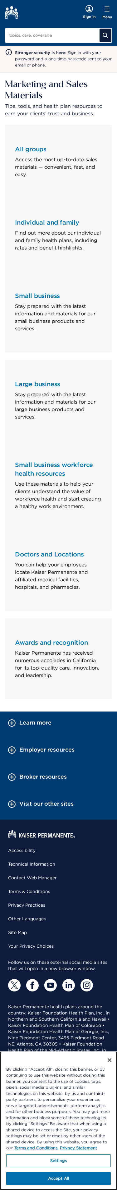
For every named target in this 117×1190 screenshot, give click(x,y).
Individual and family (47, 222)
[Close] (109, 1060)
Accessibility (22, 850)
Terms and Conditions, (36, 1148)
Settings (58, 1160)
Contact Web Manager (32, 877)
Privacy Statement (78, 1148)
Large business (37, 384)
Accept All (58, 1178)
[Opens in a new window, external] (14, 985)
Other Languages (27, 918)
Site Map (17, 932)
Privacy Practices (26, 905)
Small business (37, 296)
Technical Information (31, 864)
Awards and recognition (51, 642)
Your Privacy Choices (31, 946)
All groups (30, 149)
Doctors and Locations (49, 554)
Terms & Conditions (29, 891)
